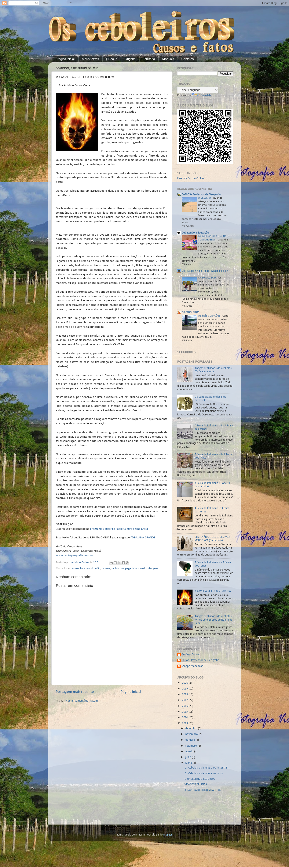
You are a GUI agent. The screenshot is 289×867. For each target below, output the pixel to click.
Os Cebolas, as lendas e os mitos (203, 773)
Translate (206, 95)
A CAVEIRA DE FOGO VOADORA (213, 591)
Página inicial (65, 59)
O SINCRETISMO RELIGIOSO (199, 779)
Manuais (168, 59)
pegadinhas (132, 568)
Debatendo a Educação (195, 232)
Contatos (187, 59)
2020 (185, 682)
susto (143, 568)
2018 (185, 694)
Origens (130, 59)
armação (77, 568)
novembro (191, 734)
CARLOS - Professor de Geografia (201, 194)
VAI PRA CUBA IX (207, 277)
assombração (92, 568)
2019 (185, 688)
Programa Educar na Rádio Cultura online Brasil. (119, 529)
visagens (153, 568)
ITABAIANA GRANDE (142, 537)
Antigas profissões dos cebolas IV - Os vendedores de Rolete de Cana (214, 619)
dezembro (191, 728)
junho (189, 763)
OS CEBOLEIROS (190, 312)
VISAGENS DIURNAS (195, 784)
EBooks (111, 59)
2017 (185, 700)
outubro (190, 740)
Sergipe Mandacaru (193, 666)
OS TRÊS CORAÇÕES (209, 315)
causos (106, 568)
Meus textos (90, 59)
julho (188, 757)
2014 (185, 717)
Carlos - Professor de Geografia (200, 660)
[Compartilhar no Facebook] (123, 563)
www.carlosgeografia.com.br (74, 555)
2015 (185, 711)
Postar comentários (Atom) (82, 700)
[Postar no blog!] (115, 563)
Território (149, 59)
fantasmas (117, 568)
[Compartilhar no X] (119, 563)
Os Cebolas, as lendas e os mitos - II (205, 767)
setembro (191, 745)
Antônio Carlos (190, 654)
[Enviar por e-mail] (111, 563)
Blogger (167, 834)
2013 (185, 723)
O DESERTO (205, 198)
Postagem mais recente (75, 692)
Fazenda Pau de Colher (190, 178)
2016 (185, 706)
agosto (189, 751)
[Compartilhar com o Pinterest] (127, 563)
